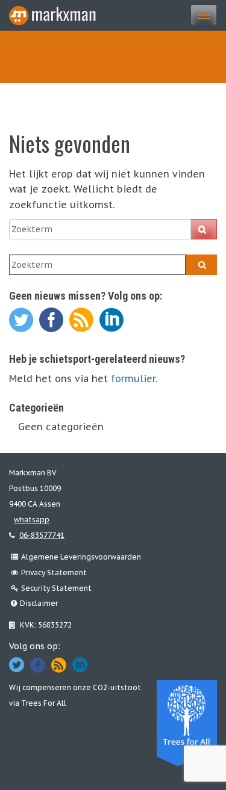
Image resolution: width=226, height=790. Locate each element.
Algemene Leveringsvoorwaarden (81, 556)
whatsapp (31, 519)
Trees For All (43, 703)
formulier (133, 378)
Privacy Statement (54, 572)
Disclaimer (39, 603)
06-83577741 (41, 535)
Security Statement (56, 588)
